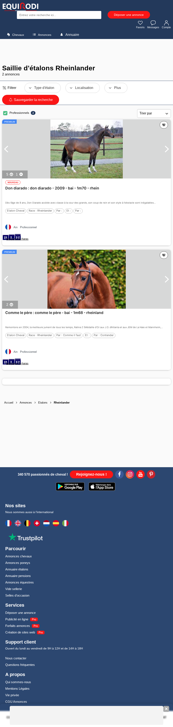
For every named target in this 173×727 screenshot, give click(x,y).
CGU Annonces (16, 701)
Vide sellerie (13, 589)
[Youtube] (140, 475)
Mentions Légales (17, 688)
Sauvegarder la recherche (33, 100)
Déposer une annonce (129, 14)
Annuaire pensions (18, 576)
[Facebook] (119, 475)
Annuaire (72, 34)
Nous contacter (15, 658)
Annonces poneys (17, 563)
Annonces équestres (19, 582)
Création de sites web (20, 632)
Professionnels (19, 112)
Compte (166, 27)
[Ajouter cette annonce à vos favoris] (164, 125)
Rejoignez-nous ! (91, 474)
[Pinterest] (151, 475)
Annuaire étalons (16, 569)
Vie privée (12, 695)
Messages (153, 27)
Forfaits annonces (17, 626)
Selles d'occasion (17, 595)
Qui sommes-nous (18, 682)
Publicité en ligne (16, 619)
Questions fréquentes (20, 665)
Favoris (140, 27)
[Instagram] (130, 475)
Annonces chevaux (18, 556)
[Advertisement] (86, 51)
